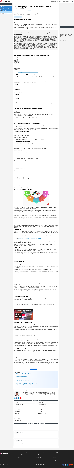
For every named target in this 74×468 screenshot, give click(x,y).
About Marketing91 (20, 454)
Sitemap (19, 457)
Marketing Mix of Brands (42, 406)
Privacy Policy (55, 454)
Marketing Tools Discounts (18, 404)
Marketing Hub (16, 402)
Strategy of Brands (41, 409)
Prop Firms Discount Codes (39, 457)
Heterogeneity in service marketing (21, 376)
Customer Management (42, 413)
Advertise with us (20, 460)
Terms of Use (54, 460)
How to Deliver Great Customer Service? (22, 380)
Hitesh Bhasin (25, 390)
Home (14, 4)
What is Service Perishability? (20, 377)
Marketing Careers (18, 420)
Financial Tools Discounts (18, 406)
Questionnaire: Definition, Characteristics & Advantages (25, 386)
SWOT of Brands (40, 411)
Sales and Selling (17, 418)
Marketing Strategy (17, 409)
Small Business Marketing (18, 416)
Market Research (17, 415)
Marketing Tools (40, 402)
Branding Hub (16, 413)
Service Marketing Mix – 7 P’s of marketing (22, 379)
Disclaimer (54, 457)
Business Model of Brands (42, 404)
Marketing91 (5, 1)
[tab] (6, 7)
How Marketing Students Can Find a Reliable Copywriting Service (26, 383)
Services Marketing (34, 369)
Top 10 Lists (40, 415)
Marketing (17, 4)
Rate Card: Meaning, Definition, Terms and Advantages (25, 384)
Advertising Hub (17, 411)
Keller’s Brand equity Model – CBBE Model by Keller (24, 373)
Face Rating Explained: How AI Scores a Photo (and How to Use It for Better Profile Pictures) (66, 35)
